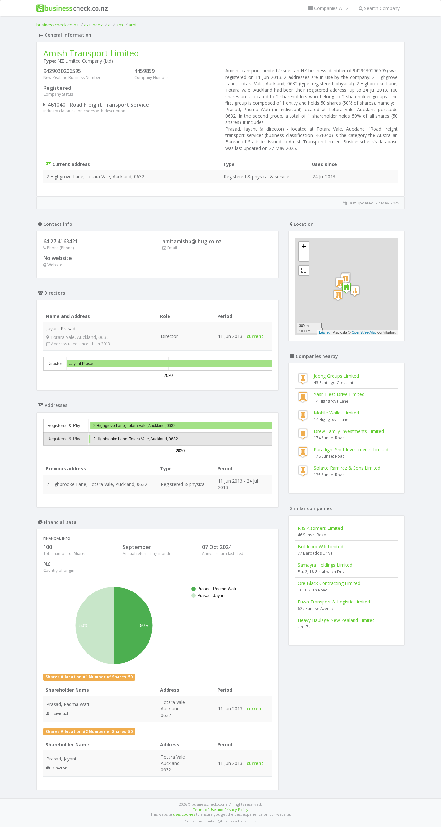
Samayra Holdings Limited (325, 565)
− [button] (304, 256)
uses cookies (184, 814)
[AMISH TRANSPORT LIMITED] (346, 288)
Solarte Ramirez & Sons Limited (347, 468)
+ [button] (304, 246)
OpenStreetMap (364, 332)
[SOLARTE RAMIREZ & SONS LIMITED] (338, 295)
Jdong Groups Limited (336, 376)
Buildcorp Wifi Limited (320, 546)
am (119, 25)
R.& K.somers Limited (320, 528)
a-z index (93, 25)
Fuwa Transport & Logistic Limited (334, 602)
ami (132, 25)
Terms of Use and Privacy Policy (220, 809)
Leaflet (324, 332)
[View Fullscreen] (304, 270)
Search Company (381, 8)
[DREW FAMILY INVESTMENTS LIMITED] (345, 279)
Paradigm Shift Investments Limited (351, 449)
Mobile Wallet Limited (336, 413)
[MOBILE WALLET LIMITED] (355, 291)
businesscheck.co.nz (57, 25)
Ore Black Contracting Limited (329, 583)
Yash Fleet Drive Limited (339, 394)
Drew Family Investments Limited (349, 431)
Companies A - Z (331, 8)
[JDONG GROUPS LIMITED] (340, 283)
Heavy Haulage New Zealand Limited (336, 620)
